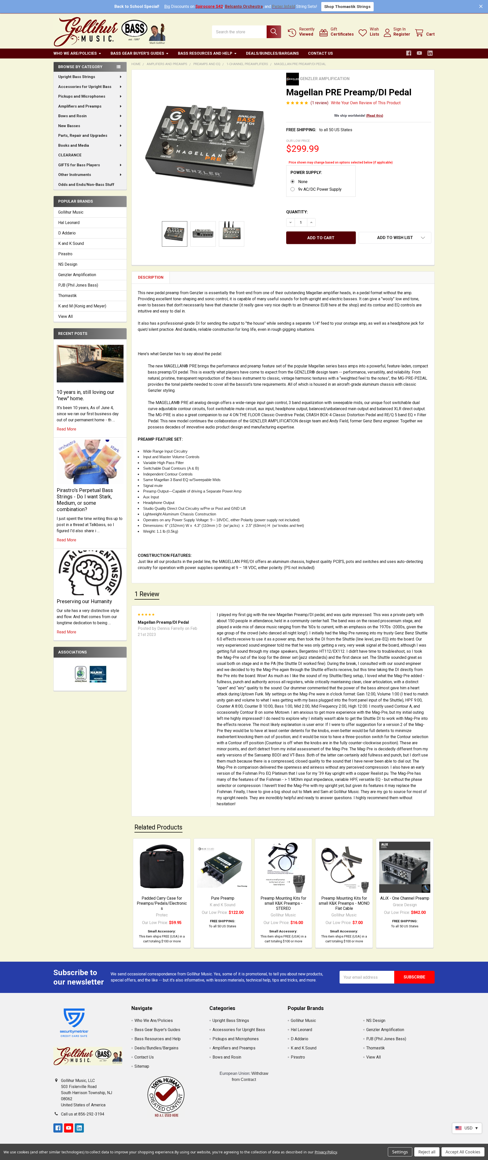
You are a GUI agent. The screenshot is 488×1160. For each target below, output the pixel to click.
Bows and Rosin (72, 116)
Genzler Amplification (77, 274)
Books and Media (73, 145)
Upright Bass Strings (76, 77)
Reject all (426, 1152)
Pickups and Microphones (81, 96)
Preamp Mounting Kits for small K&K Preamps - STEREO (283, 903)
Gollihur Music (70, 212)
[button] (395, 238)
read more (66, 429)
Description (150, 277)
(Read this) (374, 115)
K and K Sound (71, 243)
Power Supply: (306, 172)
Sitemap (141, 1066)
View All (65, 316)
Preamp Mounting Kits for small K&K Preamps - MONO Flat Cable (344, 903)
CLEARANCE (70, 155)
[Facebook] (408, 53)
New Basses (69, 126)
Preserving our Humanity (84, 601)
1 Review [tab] (146, 594)
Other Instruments (74, 174)
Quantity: (297, 212)
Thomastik (67, 295)
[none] (207, 145)
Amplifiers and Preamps (79, 106)
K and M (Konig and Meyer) (82, 306)
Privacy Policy (326, 1152)
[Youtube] (419, 53)
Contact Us (320, 53)
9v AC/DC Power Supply (320, 189)
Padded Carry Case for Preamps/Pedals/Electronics (162, 903)
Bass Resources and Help (205, 53)
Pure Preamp (222, 898)
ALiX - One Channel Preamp (404, 898)
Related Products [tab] (158, 827)
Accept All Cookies (463, 1152)
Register (401, 34)
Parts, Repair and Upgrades (82, 135)
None (303, 181)
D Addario (67, 233)
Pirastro (65, 253)
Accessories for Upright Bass (84, 86)
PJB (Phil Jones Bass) (78, 285)
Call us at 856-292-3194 (82, 1114)
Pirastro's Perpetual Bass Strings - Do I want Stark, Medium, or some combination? (85, 499)
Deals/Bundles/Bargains (272, 53)
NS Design (67, 264)
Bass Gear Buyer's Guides (137, 53)
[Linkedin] (430, 53)
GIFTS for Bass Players (79, 165)
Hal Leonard (69, 222)
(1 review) (319, 102)
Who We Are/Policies (75, 53)
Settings (400, 1152)
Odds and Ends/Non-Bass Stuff (86, 184)
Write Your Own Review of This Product (366, 102)
